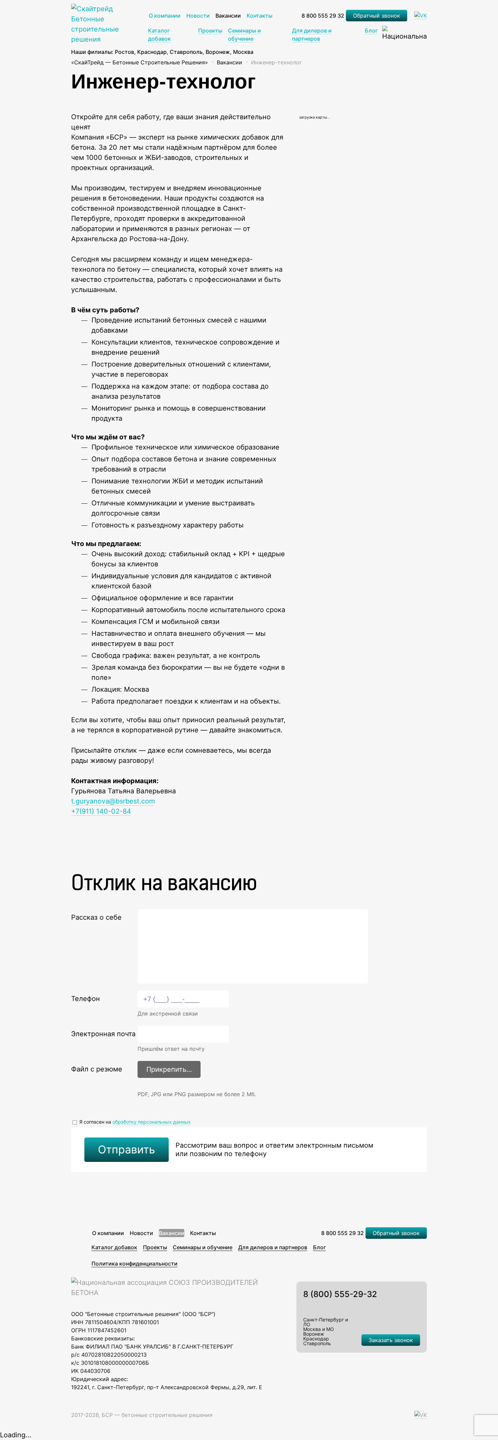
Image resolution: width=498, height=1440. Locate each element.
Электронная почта (103, 1034)
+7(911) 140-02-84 (101, 811)
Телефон (85, 999)
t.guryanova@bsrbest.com (113, 801)
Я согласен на (134, 1122)
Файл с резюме (96, 1069)
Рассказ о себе (96, 917)
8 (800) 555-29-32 (340, 1294)
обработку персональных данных (151, 1122)
